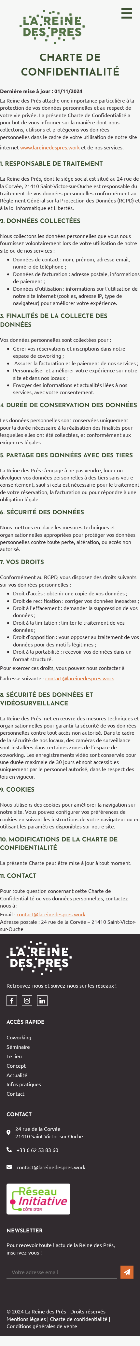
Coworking (19, 1037)
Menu (127, 19)
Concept (16, 1065)
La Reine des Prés (52, 27)
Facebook (12, 1000)
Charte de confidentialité (78, 1318)
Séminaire (18, 1046)
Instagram (27, 1000)
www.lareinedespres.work (50, 147)
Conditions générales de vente (42, 1326)
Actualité (17, 1075)
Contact (15, 1093)
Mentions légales (26, 1318)
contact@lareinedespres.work (79, 678)
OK (127, 1272)
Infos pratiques (24, 1084)
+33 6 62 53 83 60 (37, 1149)
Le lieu (14, 1056)
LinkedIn (42, 1000)
